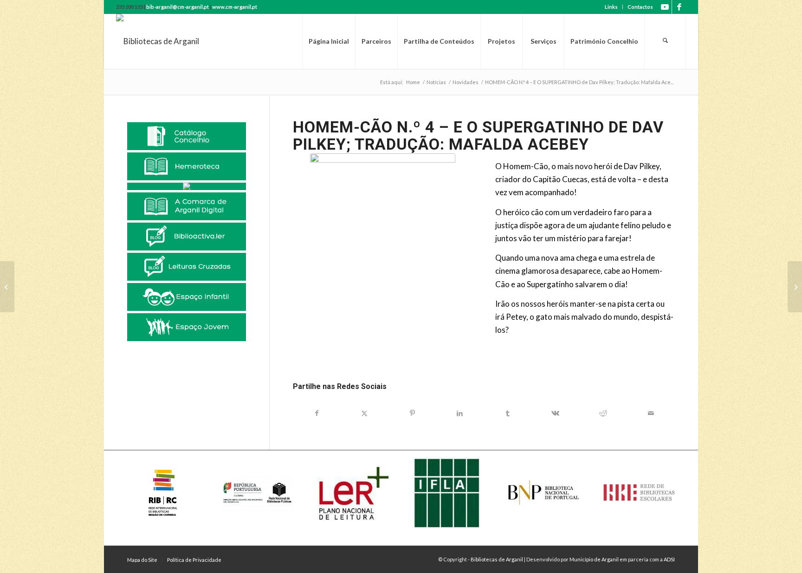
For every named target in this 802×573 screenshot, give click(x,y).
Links (611, 7)
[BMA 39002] (382, 261)
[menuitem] (611, 7)
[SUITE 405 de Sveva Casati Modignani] (795, 286)
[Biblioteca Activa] (186, 236)
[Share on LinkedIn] (460, 413)
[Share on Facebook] (317, 413)
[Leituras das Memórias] (186, 186)
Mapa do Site (142, 560)
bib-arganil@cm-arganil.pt (177, 7)
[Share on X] (364, 413)
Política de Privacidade (194, 560)
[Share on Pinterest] (412, 413)
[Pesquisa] (665, 41)
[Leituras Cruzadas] (186, 267)
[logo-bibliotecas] (157, 41)
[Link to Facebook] (679, 7)
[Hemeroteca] (186, 166)
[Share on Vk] (555, 413)
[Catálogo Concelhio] (186, 136)
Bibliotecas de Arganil (497, 559)
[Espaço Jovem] (186, 327)
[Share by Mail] (651, 413)
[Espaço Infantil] (186, 297)
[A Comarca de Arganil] (186, 206)
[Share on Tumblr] (507, 413)
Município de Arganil (594, 559)
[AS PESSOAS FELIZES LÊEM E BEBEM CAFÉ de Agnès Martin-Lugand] (7, 286)
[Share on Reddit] (603, 413)
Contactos (640, 7)
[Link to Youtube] (665, 7)
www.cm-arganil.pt (234, 7)
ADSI (669, 559)
